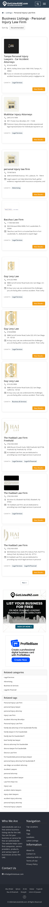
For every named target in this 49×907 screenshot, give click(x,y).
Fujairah (39, 889)
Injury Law (8, 786)
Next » (24, 583)
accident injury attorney (13, 798)
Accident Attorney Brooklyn (14, 719)
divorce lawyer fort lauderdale (15, 748)
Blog (28, 830)
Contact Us (30, 854)
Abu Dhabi (9, 889)
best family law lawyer (12, 740)
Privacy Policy (32, 864)
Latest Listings (32, 840)
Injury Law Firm (9, 715)
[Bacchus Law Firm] (11, 209)
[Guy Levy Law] (11, 266)
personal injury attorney (13, 711)
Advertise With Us (33, 857)
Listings (9, 13)
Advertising (16, 188)
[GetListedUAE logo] (15, 4)
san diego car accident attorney (15, 765)
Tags (28, 834)
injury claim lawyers (11, 794)
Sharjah (23, 892)
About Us (30, 850)
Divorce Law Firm (10, 753)
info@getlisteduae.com (13, 874)
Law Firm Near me (10, 782)
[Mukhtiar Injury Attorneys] (11, 104)
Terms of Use (31, 861)
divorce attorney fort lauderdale (16, 744)
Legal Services (17, 83)
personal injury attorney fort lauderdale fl (19, 761)
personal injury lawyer (12, 707)
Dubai (32, 889)
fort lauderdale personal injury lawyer (18, 757)
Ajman (18, 889)
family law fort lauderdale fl (14, 736)
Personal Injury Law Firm (13, 703)
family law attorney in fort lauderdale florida (20, 728)
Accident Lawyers (10, 769)
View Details (38, 89)
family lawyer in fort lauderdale (15, 732)
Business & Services (19, 402)
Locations (30, 837)
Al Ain (25, 889)
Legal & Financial (30, 461)
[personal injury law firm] (11, 159)
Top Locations (32, 827)
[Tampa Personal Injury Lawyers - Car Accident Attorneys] (11, 46)
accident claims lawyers (12, 790)
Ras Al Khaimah (12, 892)
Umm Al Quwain (35, 892)
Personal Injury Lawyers (13, 807)
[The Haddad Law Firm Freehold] (11, 427)
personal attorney (10, 773)
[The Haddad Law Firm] (11, 483)
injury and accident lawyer (13, 777)
